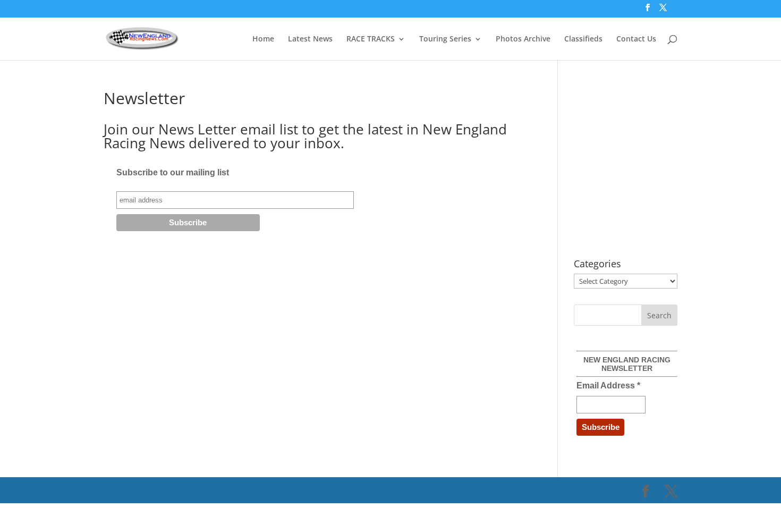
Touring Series (445, 39)
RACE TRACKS (370, 39)
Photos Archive (523, 39)
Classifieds (583, 39)
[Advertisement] (663, 164)
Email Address (608, 385)
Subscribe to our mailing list (172, 172)
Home (263, 39)
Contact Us (636, 39)
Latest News (310, 39)
